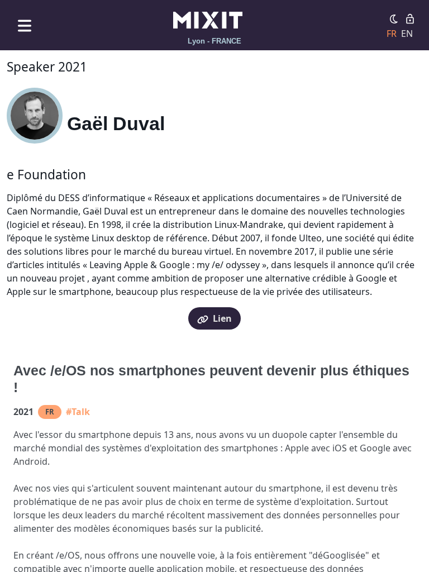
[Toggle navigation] (24, 25)
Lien (222, 318)
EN (407, 33)
